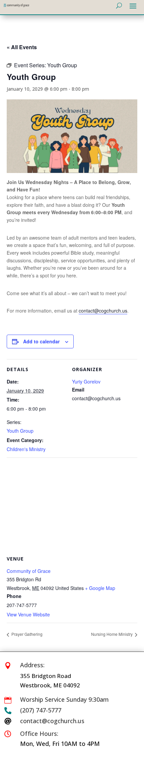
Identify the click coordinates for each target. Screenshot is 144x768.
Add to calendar (41, 341)
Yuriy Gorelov (86, 381)
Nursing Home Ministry (112, 634)
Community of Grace (29, 571)
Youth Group (20, 430)
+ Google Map (100, 588)
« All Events (22, 47)
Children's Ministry (26, 449)
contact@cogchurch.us (103, 310)
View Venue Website (28, 614)
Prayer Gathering (26, 634)
